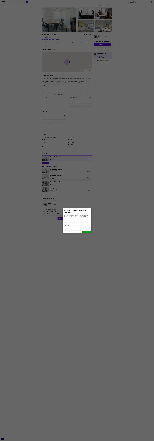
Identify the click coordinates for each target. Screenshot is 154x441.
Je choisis (77, 231)
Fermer (67, 231)
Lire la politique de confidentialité (69, 220)
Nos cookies (67, 225)
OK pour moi (86, 231)
